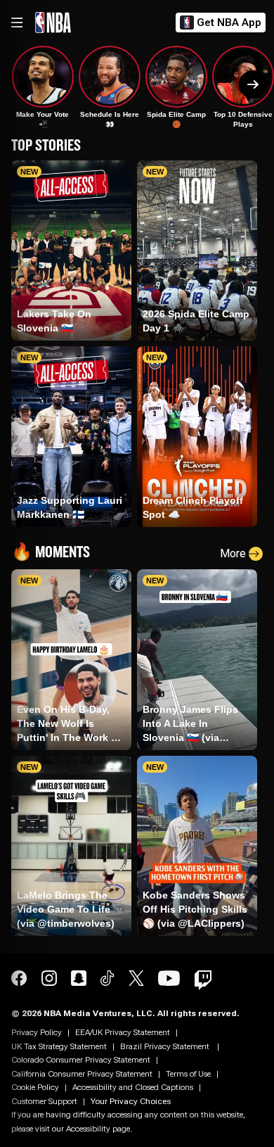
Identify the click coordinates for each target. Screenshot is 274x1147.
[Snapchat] (78, 980)
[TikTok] (107, 980)
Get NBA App (229, 22)
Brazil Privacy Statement (165, 1046)
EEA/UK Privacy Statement (122, 1032)
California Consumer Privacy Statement (81, 1074)
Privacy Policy (36, 1032)
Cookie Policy (35, 1087)
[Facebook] (19, 980)
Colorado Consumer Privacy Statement (80, 1060)
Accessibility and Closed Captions (132, 1087)
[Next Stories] (253, 84)
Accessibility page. (99, 1129)
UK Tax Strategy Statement (59, 1046)
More (233, 553)
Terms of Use (188, 1074)
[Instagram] (49, 980)
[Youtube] (169, 980)
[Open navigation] (17, 22)
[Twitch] (203, 980)
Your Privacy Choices (131, 1101)
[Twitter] (136, 980)
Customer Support (44, 1101)
